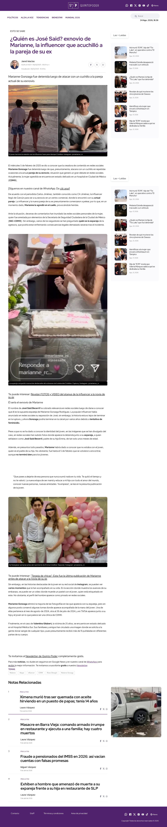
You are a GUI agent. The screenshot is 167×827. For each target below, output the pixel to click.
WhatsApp (92, 661)
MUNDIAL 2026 (72, 17)
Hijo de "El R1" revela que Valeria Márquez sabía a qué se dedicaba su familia (142, 123)
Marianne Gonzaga (67, 673)
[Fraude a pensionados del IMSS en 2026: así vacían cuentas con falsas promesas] (136, 771)
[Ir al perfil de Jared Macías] (14, 64)
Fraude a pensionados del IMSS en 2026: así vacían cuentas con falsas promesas (62, 758)
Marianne (13, 673)
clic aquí (64, 188)
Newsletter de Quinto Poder (42, 656)
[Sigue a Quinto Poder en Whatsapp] (126, 5)
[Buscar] (136, 16)
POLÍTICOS (12, 17)
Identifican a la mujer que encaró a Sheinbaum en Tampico (139, 108)
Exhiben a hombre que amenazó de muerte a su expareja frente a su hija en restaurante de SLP (60, 786)
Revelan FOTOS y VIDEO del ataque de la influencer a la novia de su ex (56, 396)
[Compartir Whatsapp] (103, 64)
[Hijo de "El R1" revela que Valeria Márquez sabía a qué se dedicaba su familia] (121, 126)
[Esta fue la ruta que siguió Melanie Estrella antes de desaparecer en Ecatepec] (121, 67)
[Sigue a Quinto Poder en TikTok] (148, 5)
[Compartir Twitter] (97, 64)
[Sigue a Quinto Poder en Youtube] (144, 5)
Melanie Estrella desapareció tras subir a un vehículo (141, 63)
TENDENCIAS (42, 17)
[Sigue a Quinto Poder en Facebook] (131, 5)
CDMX (41, 673)
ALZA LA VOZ (27, 17)
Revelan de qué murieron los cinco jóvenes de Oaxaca (141, 92)
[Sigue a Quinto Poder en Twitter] (135, 5)
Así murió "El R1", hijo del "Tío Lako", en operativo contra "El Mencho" (141, 50)
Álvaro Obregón (52, 673)
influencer (31, 673)
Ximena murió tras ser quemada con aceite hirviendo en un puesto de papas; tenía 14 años (59, 698)
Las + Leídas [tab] (119, 35)
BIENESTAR (57, 17)
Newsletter (82, 665)
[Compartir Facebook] (90, 64)
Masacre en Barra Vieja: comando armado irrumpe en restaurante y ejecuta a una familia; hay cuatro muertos (62, 728)
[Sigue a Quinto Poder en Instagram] (139, 5)
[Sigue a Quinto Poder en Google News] (155, 5)
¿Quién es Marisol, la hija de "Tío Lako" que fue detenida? (141, 78)
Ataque (22, 673)
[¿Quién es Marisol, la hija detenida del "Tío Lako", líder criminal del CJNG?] (121, 82)
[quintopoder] (83, 5)
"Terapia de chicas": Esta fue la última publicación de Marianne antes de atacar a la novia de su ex (54, 577)
